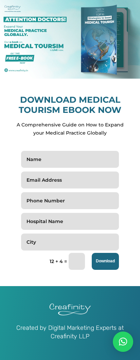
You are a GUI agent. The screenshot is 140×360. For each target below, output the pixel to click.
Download (105, 261)
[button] (123, 342)
